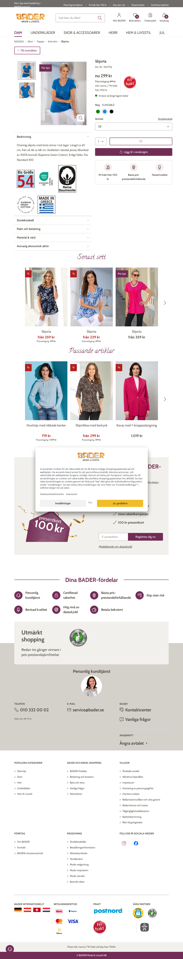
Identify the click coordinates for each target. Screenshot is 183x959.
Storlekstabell (165, 119)
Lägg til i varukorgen (136, 152)
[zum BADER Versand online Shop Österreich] (27, 910)
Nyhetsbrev (76, 793)
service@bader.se (88, 709)
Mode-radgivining (79, 864)
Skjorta (46, 332)
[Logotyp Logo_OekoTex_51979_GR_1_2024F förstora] (46, 179)
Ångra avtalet (132, 743)
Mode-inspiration (79, 870)
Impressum (128, 782)
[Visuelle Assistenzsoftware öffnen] (142, 927)
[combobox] (80, 18)
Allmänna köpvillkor (132, 776)
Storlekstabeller (78, 841)
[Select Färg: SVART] (111, 111)
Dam (19, 776)
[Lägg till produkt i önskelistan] (141, 141)
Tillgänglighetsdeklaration (135, 811)
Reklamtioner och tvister (135, 805)
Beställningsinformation (82, 847)
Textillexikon (76, 859)
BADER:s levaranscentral (30, 853)
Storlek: (99, 119)
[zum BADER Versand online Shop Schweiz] (37, 910)
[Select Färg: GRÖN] (98, 111)
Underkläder (23, 788)
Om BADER (23, 841)
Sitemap (21, 771)
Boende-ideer (77, 881)
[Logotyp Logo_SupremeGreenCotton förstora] (26, 204)
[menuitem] (18, 33)
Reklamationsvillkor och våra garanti (141, 799)
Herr (19, 782)
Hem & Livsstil (24, 793)
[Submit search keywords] (100, 18)
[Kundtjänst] (10, 949)
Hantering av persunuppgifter (137, 788)
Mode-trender (77, 876)
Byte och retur (77, 782)
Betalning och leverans (82, 776)
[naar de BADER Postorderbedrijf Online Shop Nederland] (46, 910)
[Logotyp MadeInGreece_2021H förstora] (46, 204)
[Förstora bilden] (80, 118)
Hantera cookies (130, 793)
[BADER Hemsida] (31, 17)
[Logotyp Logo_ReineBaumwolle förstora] (67, 179)
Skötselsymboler (78, 853)
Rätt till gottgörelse (132, 822)
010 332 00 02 (34, 709)
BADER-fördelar (78, 771)
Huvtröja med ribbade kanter (46, 425)
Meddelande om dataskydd (115, 546)
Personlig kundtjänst (73, 5)
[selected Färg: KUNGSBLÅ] (105, 111)
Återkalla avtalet (130, 771)
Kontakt (21, 847)
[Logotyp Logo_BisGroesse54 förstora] (26, 179)
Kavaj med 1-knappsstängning (137, 425)
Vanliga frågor (77, 788)
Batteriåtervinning (131, 816)
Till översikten (28, 50)
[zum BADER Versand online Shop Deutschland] (18, 910)
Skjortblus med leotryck (91, 425)
